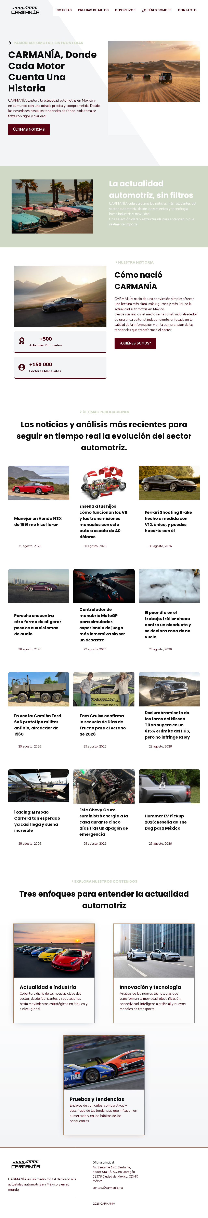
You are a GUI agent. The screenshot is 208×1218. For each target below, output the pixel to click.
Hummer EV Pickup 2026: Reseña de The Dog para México (166, 822)
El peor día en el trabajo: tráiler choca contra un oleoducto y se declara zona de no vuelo (168, 625)
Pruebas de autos (93, 10)
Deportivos (125, 10)
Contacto (187, 10)
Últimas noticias (29, 129)
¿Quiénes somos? (156, 10)
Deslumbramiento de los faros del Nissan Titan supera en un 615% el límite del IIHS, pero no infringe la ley (167, 725)
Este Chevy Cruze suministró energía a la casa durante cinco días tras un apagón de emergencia (103, 822)
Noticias (64, 10)
